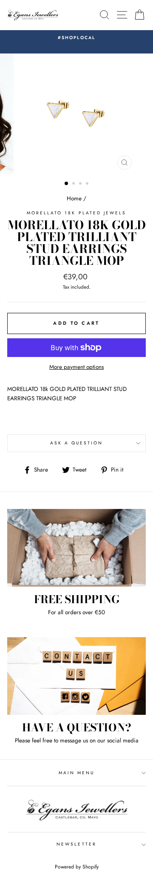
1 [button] (67, 184)
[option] (76, 37)
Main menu (77, 773)
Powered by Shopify (77, 867)
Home (74, 198)
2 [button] (74, 184)
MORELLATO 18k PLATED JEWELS (77, 213)
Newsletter (76, 844)
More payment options (76, 367)
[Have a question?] (76, 676)
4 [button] (88, 184)
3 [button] (81, 184)
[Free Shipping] (76, 548)
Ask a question (76, 443)
